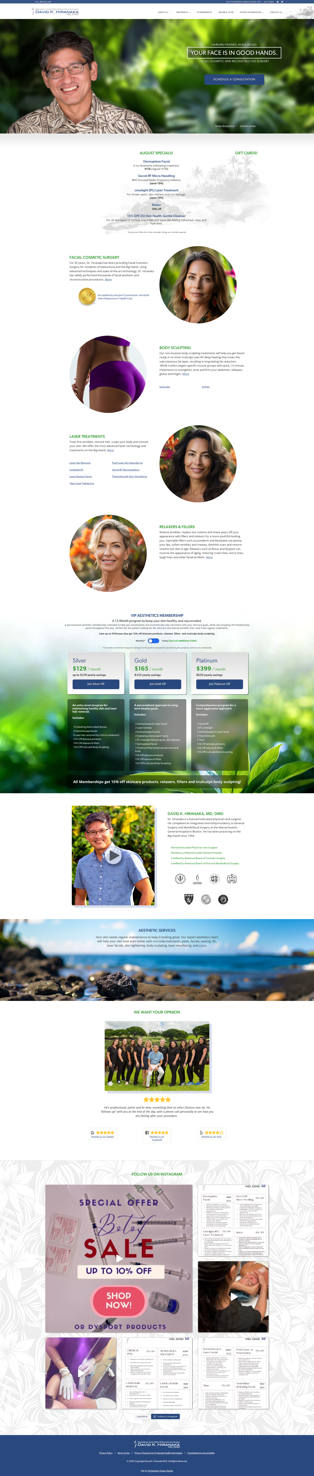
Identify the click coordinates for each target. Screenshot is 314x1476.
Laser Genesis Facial (81, 476)
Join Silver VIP (96, 684)
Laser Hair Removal (80, 463)
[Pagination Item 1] (66, 640)
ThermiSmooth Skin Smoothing (129, 476)
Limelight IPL (77, 470)
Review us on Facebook (157, 1138)
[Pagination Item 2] (66, 644)
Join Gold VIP (158, 684)
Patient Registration (225, 126)
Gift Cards (269, 1)
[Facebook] (277, 1)
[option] (157, 1105)
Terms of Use (123, 1453)
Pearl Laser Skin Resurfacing (127, 463)
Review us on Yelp (211, 1136)
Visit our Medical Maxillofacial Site (243, 1)
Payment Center (248, 126)
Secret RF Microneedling (125, 470)
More (108, 279)
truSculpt (164, 387)
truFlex (206, 387)
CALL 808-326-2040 (43, 1)
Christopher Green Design (160, 1471)
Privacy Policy (106, 1453)
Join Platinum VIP (219, 684)
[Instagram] (282, 1)
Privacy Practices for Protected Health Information (159, 1453)
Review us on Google (102, 1136)
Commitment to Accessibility (201, 1453)
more (202, 945)
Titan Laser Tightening (82, 483)
